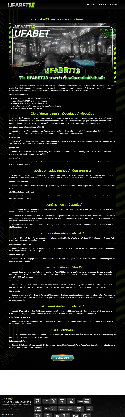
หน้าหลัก (91, 4)
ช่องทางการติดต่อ (7, 414)
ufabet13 (34, 120)
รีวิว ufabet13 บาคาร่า (19, 85)
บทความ (113, 4)
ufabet (22, 285)
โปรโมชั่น (102, 4)
